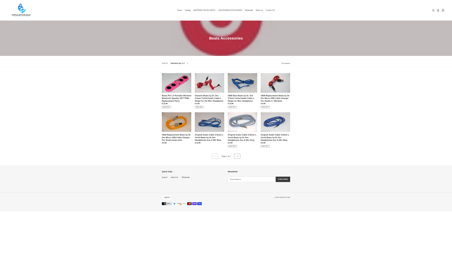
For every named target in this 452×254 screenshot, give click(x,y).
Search (164, 177)
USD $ (166, 197)
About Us (174, 177)
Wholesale (186, 177)
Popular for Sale (285, 197)
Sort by (165, 63)
